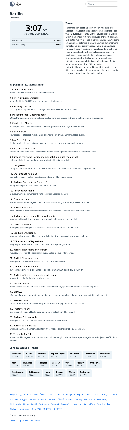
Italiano (52, 399)
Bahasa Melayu (101, 399)
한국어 (69, 399)
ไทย (108, 404)
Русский (65, 404)
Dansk (51, 394)
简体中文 (47, 409)
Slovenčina (76, 404)
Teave (12, 420)
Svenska (101, 404)
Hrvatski (14, 399)
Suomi (96, 394)
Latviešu (88, 399)
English (13, 394)
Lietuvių (78, 399)
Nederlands (15, 404)
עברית (114, 394)
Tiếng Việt (36, 409)
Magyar (23, 399)
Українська (24, 409)
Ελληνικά (70, 394)
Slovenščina (89, 404)
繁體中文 (58, 409)
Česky (42, 394)
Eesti (89, 394)
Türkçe (13, 409)
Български (32, 394)
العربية (22, 394)
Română (55, 404)
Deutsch (60, 394)
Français (106, 394)
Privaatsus (36, 420)
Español (80, 394)
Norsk (26, 404)
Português (44, 404)
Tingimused (22, 420)
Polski (34, 404)
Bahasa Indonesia (38, 399)
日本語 (61, 399)
